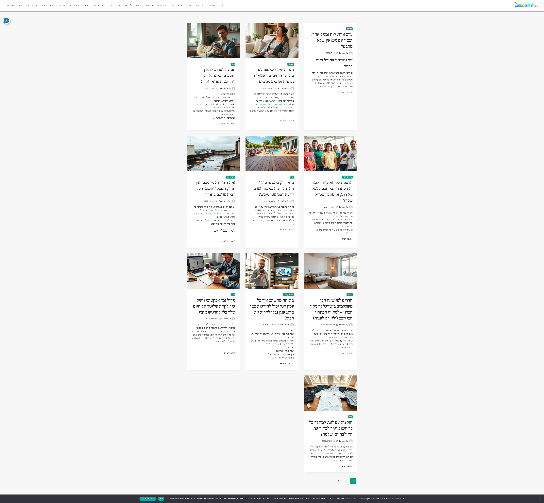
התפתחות (189, 5)
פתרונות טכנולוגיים (79, 5)
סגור (161, 498)
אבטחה (349, 29)
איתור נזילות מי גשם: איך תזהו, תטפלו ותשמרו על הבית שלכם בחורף (215, 189)
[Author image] (351, 53)
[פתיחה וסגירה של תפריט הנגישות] (6, 20)
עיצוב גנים (111, 5)
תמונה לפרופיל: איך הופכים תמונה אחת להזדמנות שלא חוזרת (218, 76)
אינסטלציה (211, 5)
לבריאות (150, 5)
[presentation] (272, 40)
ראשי (222, 5)
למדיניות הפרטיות (148, 498)
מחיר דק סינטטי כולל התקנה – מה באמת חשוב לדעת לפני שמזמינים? (274, 189)
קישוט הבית (61, 5)
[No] (540, 498)
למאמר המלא (346, 92)
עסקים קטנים (97, 5)
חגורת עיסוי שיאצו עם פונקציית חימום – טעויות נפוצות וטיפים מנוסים (274, 76)
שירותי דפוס (33, 5)
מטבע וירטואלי (136, 5)
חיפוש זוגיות (176, 5)
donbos (342, 53)
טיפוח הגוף (162, 5)
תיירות (21, 5)
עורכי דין (122, 5)
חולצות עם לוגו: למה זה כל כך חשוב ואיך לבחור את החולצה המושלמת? (331, 428)
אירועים (199, 5)
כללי (233, 64)
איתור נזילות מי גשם (209, 213)
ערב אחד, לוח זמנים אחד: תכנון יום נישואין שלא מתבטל (332, 40)
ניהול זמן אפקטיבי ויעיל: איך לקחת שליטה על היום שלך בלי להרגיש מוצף (214, 306)
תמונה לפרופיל (221, 107)
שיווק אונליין (47, 5)
